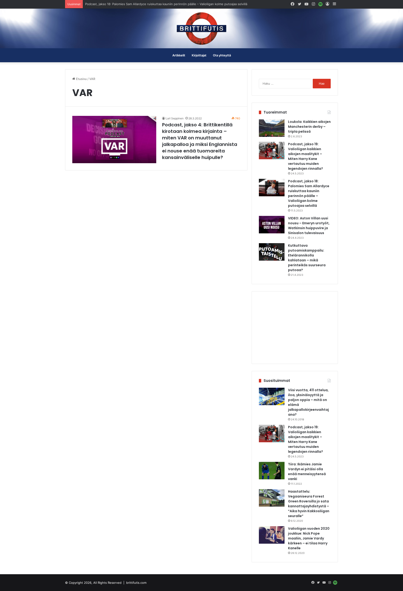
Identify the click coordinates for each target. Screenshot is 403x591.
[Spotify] (320, 4)
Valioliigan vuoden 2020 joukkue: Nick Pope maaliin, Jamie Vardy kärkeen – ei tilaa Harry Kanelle (309, 538)
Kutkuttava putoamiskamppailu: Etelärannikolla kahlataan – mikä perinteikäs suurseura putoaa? (307, 257)
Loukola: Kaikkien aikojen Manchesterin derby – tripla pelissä (309, 126)
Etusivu (81, 79)
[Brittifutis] (201, 28)
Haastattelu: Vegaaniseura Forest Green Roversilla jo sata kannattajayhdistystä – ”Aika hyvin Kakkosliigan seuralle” (308, 503)
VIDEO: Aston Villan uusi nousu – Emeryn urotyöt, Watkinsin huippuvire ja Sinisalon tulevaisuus (154, 4)
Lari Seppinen (175, 118)
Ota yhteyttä (222, 55)
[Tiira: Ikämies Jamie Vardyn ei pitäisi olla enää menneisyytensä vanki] (272, 470)
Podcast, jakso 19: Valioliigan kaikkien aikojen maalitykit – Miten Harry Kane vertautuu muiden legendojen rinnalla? (305, 156)
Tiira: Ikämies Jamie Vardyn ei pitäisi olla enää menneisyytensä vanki (307, 471)
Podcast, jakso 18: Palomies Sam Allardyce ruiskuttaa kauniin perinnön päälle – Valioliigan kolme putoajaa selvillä (308, 193)
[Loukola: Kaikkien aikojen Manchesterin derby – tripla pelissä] (272, 128)
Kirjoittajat (199, 55)
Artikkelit (178, 55)
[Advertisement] (295, 327)
